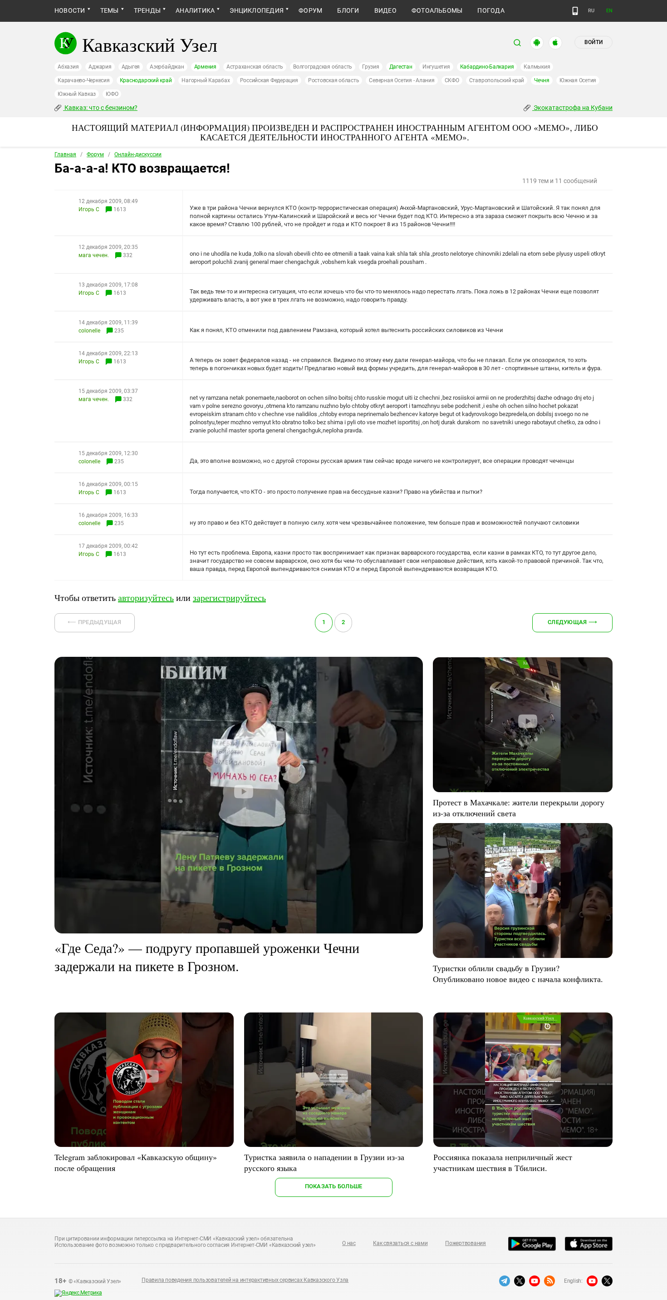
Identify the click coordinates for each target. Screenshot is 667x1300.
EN (609, 11)
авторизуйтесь (146, 597)
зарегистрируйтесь (229, 597)
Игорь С (88, 209)
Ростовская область (333, 80)
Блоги (348, 10)
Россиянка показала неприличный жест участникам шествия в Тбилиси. (502, 1162)
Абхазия (68, 67)
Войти (593, 42)
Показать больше (334, 1186)
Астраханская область (254, 67)
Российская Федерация (269, 80)
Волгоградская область (322, 67)
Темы (109, 10)
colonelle (89, 330)
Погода (490, 10)
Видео (385, 10)
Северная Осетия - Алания (401, 80)
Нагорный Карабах (205, 80)
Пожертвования (465, 1243)
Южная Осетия (577, 80)
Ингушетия (436, 67)
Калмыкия (537, 67)
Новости (69, 10)
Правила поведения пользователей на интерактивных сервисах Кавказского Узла (245, 1280)
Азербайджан (167, 67)
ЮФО (112, 94)
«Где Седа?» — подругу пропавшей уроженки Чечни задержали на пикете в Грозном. (206, 956)
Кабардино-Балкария (487, 67)
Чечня (541, 80)
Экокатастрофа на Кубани (572, 107)
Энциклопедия (257, 10)
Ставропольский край (496, 80)
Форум (310, 10)
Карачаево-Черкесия (84, 80)
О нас (349, 1243)
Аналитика (195, 10)
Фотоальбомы (437, 10)
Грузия (370, 67)
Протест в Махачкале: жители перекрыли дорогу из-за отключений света (518, 808)
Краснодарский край (146, 80)
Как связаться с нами (400, 1243)
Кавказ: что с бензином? (100, 107)
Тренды (147, 10)
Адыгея (131, 67)
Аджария (99, 67)
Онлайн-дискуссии (138, 154)
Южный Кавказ (77, 94)
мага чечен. (93, 255)
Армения (205, 67)
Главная (65, 154)
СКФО (452, 80)
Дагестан (400, 67)
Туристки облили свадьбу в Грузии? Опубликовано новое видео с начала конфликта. (518, 973)
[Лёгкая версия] (575, 11)
